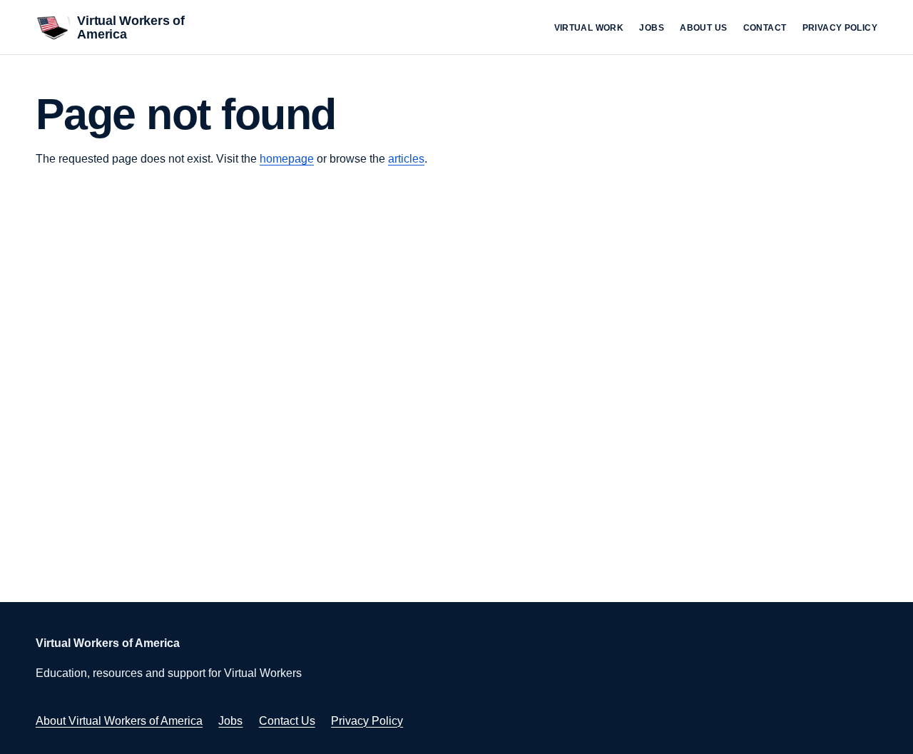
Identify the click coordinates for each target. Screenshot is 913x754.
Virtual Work (589, 28)
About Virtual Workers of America (119, 721)
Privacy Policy (839, 28)
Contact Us (287, 721)
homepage (287, 159)
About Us (703, 28)
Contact (765, 28)
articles (406, 159)
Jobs (651, 28)
